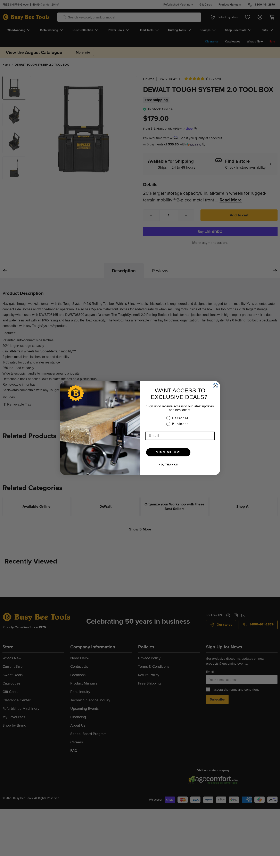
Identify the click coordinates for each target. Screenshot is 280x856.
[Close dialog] (215, 385)
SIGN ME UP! (168, 452)
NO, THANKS (168, 464)
